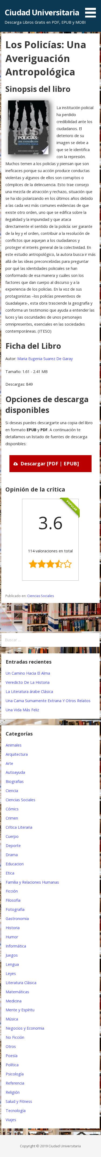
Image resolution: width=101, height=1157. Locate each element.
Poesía (12, 1055)
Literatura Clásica (21, 982)
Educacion (15, 863)
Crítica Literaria (19, 827)
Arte (9, 763)
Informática (16, 946)
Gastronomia (17, 918)
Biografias (15, 781)
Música (12, 1019)
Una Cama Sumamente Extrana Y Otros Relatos (48, 700)
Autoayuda (15, 772)
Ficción (12, 891)
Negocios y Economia (25, 1028)
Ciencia (12, 790)
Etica (10, 873)
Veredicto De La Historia (28, 682)
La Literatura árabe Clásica (29, 691)
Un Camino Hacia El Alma (28, 673)
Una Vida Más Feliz (22, 709)
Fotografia (15, 909)
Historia (13, 927)
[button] (92, 9)
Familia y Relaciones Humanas (32, 882)
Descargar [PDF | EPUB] (49, 463)
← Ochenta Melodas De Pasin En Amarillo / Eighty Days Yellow (25, 618)
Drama (12, 854)
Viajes (11, 1119)
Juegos (12, 955)
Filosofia (13, 900)
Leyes (11, 973)
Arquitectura (17, 754)
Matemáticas (17, 991)
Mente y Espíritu (20, 1009)
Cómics (12, 808)
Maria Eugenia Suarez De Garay (45, 358)
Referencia (15, 1083)
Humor (12, 936)
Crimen (12, 818)
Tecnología (16, 1110)
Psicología (15, 1073)
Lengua (12, 964)
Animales (14, 745)
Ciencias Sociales (40, 596)
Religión (13, 1092)
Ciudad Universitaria (42, 12)
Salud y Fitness (19, 1101)
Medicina (14, 1000)
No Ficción (15, 1037)
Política (12, 1064)
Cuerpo (12, 836)
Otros (11, 1046)
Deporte (13, 845)
